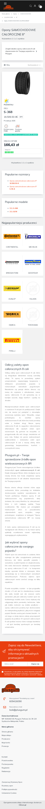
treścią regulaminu (29, 671)
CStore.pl (22, 805)
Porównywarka (7, 764)
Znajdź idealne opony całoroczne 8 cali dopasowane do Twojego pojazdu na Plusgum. (20, 51)
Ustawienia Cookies (9, 793)
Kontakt (5, 757)
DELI (8, 110)
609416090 (15, 701)
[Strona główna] (8, 7)
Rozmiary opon (7, 786)
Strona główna (7, 732)
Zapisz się (35, 664)
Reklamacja (6, 771)
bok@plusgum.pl (18, 709)
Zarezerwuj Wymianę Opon (12, 782)
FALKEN (33, 299)
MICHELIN (33, 247)
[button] (30, 5)
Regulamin (5, 768)
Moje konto (6, 743)
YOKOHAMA (33, 325)
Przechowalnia (7, 760)
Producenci (6, 739)
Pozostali (8, 105)
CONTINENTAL (12, 247)
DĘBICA (12, 325)
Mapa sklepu (6, 735)
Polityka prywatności (9, 789)
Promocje (5, 746)
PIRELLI (12, 351)
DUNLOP (12, 299)
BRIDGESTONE (12, 273)
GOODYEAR (33, 273)
